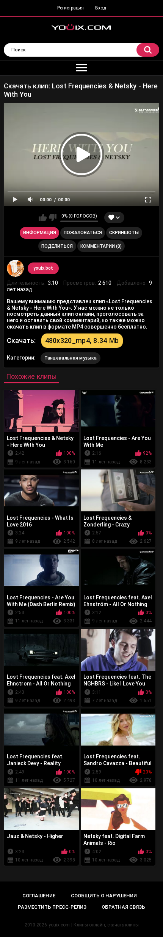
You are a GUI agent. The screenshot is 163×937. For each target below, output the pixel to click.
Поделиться (57, 246)
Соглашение (38, 895)
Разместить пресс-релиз (52, 907)
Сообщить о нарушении (104, 895)
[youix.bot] (15, 268)
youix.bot (43, 268)
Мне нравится (43, 217)
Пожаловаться (83, 232)
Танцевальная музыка (70, 358)
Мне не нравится (52, 217)
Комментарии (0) (101, 246)
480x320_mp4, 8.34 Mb (82, 340)
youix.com (59, 925)
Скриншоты (124, 232)
